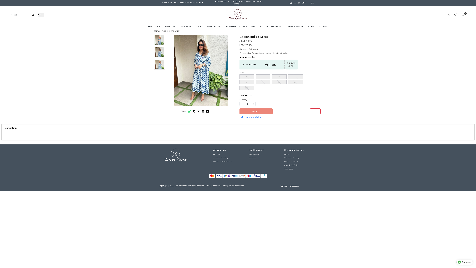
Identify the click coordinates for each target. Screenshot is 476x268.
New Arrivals (171, 26)
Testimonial (252, 158)
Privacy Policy (228, 185)
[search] (33, 14)
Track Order (289, 169)
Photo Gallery (253, 154)
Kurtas (198, 26)
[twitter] (198, 111)
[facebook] (194, 111)
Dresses (243, 26)
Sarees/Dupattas (296, 26)
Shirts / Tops (256, 26)
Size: (241, 72)
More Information (247, 57)
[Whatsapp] (189, 111)
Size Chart (244, 95)
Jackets (311, 26)
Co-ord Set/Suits (214, 26)
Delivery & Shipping (291, 158)
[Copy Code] (267, 64)
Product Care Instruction (222, 161)
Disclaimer (239, 185)
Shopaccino (294, 186)
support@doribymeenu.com (303, 3)
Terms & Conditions (213, 185)
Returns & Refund (291, 161)
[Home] (238, 14)
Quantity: (243, 99)
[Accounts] (448, 14)
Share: (183, 111)
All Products (154, 26)
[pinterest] (203, 111)
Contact (287, 154)
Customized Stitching (220, 158)
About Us (216, 154)
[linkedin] (207, 111)
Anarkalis (231, 26)
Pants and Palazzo (275, 26)
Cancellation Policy (291, 165)
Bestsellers (186, 26)
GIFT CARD (323, 26)
